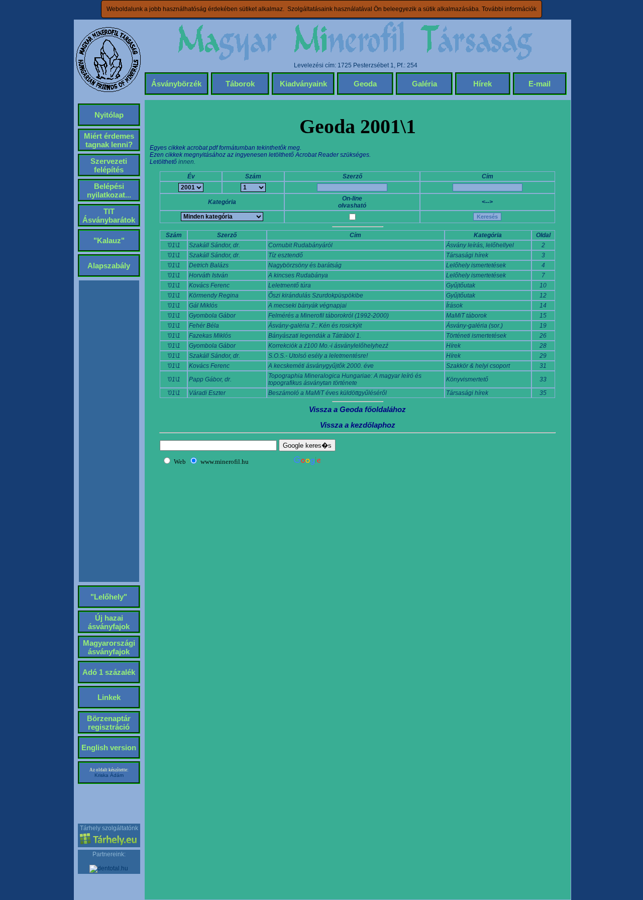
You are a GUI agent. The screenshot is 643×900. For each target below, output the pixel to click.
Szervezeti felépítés (108, 165)
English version (108, 747)
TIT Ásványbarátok (108, 215)
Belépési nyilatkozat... (109, 190)
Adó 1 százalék (108, 672)
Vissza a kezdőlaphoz (357, 425)
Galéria (424, 83)
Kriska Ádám (109, 775)
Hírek (482, 83)
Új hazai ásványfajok (109, 622)
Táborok (240, 83)
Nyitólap (109, 115)
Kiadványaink (303, 83)
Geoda (365, 83)
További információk (509, 9)
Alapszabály (108, 265)
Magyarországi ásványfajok (109, 647)
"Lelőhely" (108, 596)
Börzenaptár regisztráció (109, 722)
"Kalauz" (109, 240)
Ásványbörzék (176, 83)
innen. (186, 161)
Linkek (109, 697)
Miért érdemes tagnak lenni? (109, 140)
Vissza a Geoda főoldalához (357, 409)
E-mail (539, 83)
